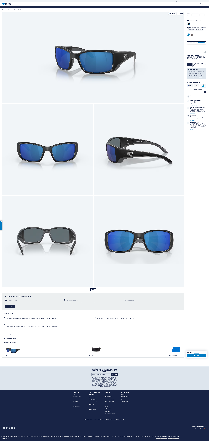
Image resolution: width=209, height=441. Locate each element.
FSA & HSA (107, 406)
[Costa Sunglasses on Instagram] (9, 428)
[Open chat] (1, 225)
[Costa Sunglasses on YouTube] (12, 428)
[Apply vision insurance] (205, 52)
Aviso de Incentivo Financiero (111, 381)
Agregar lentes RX (193, 42)
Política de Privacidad (102, 381)
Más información (196, 353)
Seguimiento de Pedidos (92, 399)
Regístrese (114, 374)
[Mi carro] (205, 4)
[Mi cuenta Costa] (203, 4)
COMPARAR (181, 13)
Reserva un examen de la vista (109, 403)
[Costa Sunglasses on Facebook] (4, 428)
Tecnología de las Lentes (125, 398)
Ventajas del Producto (8, 313)
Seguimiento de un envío (192, 1)
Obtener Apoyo (183, 1)
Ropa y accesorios (33, 3)
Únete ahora (195, 65)
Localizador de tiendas (202, 1)
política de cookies (166, 436)
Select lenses (10, 306)
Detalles (203, 71)
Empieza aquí (192, 98)
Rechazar (161, 438)
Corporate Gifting (107, 408)
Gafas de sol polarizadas (77, 394)
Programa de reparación (93, 406)
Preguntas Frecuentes (92, 409)
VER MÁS (93, 289)
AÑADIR (197, 355)
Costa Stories (44, 3)
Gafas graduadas (76, 401)
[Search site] (200, 4)
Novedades (75, 398)
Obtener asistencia (92, 397)
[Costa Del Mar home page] (6, 3)
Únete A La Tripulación (124, 399)
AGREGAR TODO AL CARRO (195, 92)
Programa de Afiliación (108, 396)
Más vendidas (75, 399)
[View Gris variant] (192, 35)
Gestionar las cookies (5, 438)
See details (199, 73)
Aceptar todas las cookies (173, 438)
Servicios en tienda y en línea (109, 401)
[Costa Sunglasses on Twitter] (7, 428)
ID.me (106, 394)
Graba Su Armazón (76, 404)
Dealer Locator (91, 404)
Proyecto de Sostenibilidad (125, 396)
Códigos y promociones (92, 411)
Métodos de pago (91, 407)
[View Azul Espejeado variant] (189, 35)
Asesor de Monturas (108, 411)
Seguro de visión (107, 404)
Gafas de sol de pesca (76, 406)
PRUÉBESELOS (172, 13)
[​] (205, 92)
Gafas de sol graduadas (77, 396)
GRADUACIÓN (24, 3)
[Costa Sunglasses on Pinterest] (14, 428)
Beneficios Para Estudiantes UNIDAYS (110, 398)
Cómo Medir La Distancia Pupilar (110, 413)
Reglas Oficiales (111, 380)
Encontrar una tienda (193, 105)
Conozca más (192, 129)
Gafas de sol (15, 3)
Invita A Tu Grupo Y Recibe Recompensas (111, 399)
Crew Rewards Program (173, 1)
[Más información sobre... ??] (205, 64)
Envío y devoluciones (92, 402)
